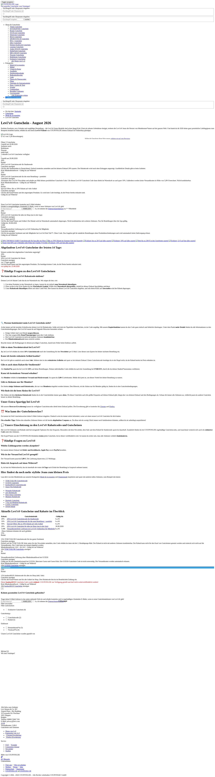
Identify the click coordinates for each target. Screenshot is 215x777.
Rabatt (11, 620)
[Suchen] (3, 106)
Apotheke (13, 71)
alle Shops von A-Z (18, 61)
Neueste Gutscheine (17, 55)
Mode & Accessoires (17, 65)
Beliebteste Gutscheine (18, 57)
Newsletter (9, 749)
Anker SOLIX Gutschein (19, 49)
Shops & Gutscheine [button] (12, 25)
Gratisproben (14, 89)
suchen (27, 19)
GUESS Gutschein (12, 483)
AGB (3, 723)
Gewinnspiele (15, 93)
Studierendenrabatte (17, 73)
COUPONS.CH (11, 771)
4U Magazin (5, 759)
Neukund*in (13, 630)
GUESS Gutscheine (11, 565)
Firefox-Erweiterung (13, 737)
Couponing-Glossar (12, 747)
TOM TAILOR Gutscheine (14, 549)
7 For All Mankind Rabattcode (16, 502)
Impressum (20, 769)
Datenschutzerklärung (56, 209)
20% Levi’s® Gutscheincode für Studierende (23, 519)
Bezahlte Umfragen (17, 91)
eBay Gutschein (15, 43)
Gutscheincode (14, 617)
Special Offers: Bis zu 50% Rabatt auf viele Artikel (25, 524)
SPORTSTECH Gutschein (19, 39)
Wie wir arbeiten (20, 765)
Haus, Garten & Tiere (17, 85)
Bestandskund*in (15, 628)
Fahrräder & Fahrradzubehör (20, 83)
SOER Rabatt (10, 506)
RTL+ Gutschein (16, 41)
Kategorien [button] (9, 63)
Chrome (103, 407)
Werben (8, 767)
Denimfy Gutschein (12, 500)
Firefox (112, 407)
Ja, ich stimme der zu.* (55, 209)
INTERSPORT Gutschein (19, 29)
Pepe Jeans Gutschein (13, 495)
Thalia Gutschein (16, 27)
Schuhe (12, 87)
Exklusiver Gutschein (17, 610)
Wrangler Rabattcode (12, 491)
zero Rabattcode (11, 493)
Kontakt (14, 745)
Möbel (12, 67)
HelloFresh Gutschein (17, 51)
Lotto (12, 77)
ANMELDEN (27, 209)
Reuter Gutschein (16, 31)
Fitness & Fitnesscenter (18, 79)
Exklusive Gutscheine (17, 59)
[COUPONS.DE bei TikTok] (2, 757)
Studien (8, 751)
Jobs (21, 767)
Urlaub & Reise (15, 69)
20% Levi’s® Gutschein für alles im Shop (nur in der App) (27, 526)
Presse (15, 767)
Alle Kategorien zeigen (19, 95)
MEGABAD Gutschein (18, 53)
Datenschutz (9, 769)
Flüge (12, 81)
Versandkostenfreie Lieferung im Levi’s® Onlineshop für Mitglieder (31, 529)
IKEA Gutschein (16, 37)
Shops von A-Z (10, 731)
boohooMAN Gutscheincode (15, 485)
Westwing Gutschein (17, 35)
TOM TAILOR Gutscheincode (16, 481)
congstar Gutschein (16, 47)
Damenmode (62, 477)
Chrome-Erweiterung (13, 97)
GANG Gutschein (11, 504)
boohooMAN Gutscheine (13, 586)
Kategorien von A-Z (12, 733)
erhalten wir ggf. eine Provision (120, 138)
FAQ (7, 745)
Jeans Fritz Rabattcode (13, 487)
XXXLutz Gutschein (17, 33)
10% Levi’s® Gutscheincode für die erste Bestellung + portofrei (29, 521)
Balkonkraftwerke (16, 75)
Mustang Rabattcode (12, 497)
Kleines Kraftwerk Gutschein (20, 45)
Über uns (8, 765)
